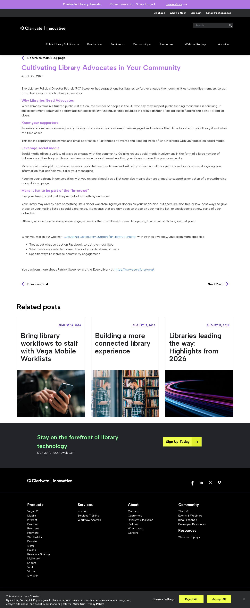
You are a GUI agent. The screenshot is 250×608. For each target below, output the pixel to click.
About (222, 44)
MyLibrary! (33, 558)
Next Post (215, 284)
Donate (32, 541)
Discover (32, 524)
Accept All (218, 598)
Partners (133, 524)
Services (116, 44)
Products (93, 44)
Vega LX (32, 511)
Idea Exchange (187, 520)
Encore (31, 563)
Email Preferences (218, 13)
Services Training (88, 515)
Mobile (31, 515)
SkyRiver (32, 575)
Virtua (31, 571)
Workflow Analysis (89, 520)
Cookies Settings (163, 598)
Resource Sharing (38, 554)
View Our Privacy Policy (88, 604)
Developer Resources (192, 524)
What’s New (178, 13)
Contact (159, 13)
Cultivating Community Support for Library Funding (99, 237)
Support (196, 13)
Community (140, 44)
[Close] (243, 599)
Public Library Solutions (61, 44)
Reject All (191, 598)
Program (33, 528)
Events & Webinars (190, 515)
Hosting (83, 511)
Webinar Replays (195, 44)
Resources (166, 44)
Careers (133, 532)
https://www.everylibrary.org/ (134, 269)
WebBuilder (34, 537)
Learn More (174, 4)
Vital (30, 567)
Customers (135, 515)
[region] (125, 599)
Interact (32, 520)
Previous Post (37, 284)
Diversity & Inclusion (140, 520)
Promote (33, 532)
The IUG (183, 511)
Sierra (31, 545)
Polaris (31, 550)
